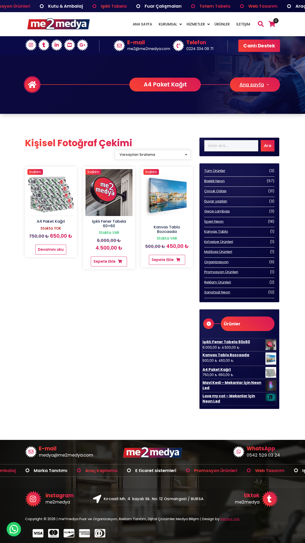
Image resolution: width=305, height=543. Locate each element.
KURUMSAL (168, 24)
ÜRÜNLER (222, 24)
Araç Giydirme (282, 6)
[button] (14, 529)
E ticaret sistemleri (126, 470)
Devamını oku (51, 249)
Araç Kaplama (72, 470)
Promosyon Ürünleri (186, 470)
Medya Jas (229, 518)
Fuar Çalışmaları (133, 6)
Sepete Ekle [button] (104, 261)
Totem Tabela (185, 6)
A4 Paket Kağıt (51, 221)
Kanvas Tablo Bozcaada (167, 229)
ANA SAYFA (142, 24)
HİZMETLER (196, 24)
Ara (267, 145)
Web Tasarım (233, 6)
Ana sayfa (251, 84)
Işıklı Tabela (84, 6)
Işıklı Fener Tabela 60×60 (109, 224)
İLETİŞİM (243, 24)
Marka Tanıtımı (21, 470)
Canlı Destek (259, 45)
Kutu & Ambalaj (36, 6)
